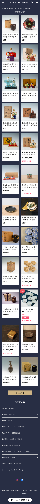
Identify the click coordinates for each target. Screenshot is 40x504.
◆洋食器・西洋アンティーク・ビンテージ (16, 451)
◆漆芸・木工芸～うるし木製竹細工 (14, 427)
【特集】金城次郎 (8, 408)
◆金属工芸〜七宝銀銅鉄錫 (11, 433)
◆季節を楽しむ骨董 (16, 8)
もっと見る (20, 393)
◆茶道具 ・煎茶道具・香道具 (12, 439)
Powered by (18, 494)
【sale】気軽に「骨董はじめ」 (12, 464)
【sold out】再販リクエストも (12, 470)
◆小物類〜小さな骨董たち (11, 445)
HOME (4, 8)
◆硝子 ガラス (7, 421)
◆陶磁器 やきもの (8, 414)
